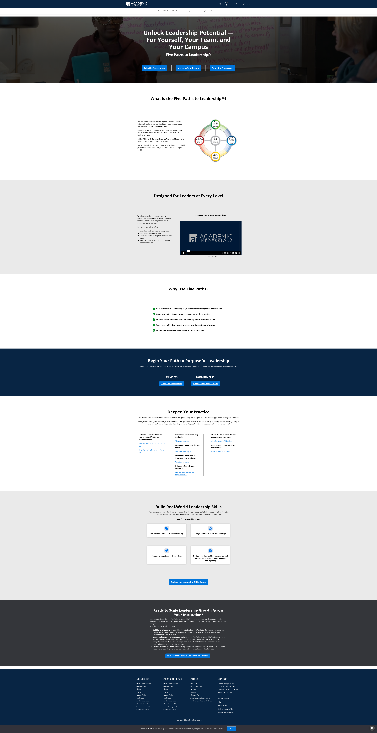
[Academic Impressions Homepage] (137, 5)
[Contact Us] (221, 4)
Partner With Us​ (163, 11)
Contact (193, 692)
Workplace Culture (142, 710)
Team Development (170, 707)
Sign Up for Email (223, 698)
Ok (231, 729)
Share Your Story (196, 686)
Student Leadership (170, 704)
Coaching (186, 11)
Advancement (141, 686)
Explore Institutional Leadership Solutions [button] (187, 655)
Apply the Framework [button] (223, 68)
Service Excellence (142, 701)
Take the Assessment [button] (155, 68)
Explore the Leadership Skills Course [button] (189, 582)
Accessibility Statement (225, 713)
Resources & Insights (200, 11)
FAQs (219, 702)
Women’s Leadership (143, 707)
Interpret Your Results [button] (189, 68)
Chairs (138, 689)
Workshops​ (176, 11)
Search (248, 4)
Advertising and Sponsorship (200, 698)
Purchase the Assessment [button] (206, 383)
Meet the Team (195, 695)
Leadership (140, 698)
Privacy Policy (222, 705)
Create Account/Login (238, 4)
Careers (193, 689)
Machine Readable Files (225, 709)
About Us (214, 11)
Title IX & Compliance (143, 704)
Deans (138, 692)
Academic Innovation (143, 683)
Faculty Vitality (141, 695)
